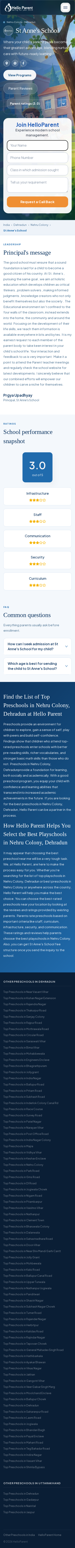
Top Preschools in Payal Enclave (23, 1436)
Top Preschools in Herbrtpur (21, 1325)
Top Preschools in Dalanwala (21, 1232)
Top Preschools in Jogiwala (20, 1424)
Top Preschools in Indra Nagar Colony (27, 1140)
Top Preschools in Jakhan (19, 1374)
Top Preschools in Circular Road (23, 1035)
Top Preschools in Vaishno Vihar (23, 1208)
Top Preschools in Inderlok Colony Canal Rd (30, 1103)
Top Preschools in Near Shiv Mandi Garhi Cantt (32, 1251)
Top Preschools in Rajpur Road (22, 1022)
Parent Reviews (20, 88)
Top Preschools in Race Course (23, 1109)
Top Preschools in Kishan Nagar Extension (29, 998)
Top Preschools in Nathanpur (21, 1214)
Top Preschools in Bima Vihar (21, 1047)
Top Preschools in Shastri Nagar (23, 1300)
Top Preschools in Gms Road (21, 1177)
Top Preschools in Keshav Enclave (24, 1158)
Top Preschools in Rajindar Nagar (24, 1337)
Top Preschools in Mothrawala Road (26, 1029)
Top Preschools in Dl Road (19, 1183)
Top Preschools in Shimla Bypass (24, 1467)
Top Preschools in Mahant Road (23, 1442)
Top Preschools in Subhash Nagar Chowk (29, 1306)
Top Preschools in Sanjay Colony (24, 1016)
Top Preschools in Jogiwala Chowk (25, 1189)
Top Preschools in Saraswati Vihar (24, 1041)
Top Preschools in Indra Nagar (22, 1078)
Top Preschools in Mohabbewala (24, 1053)
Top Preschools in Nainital (19, 1506)
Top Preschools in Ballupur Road (23, 1084)
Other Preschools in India (19, 1535)
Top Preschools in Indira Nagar (22, 1454)
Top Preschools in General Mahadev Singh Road (33, 1350)
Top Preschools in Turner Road (22, 1312)
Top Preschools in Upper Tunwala (24, 1282)
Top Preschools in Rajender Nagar (24, 1319)
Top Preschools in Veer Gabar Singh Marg (29, 1386)
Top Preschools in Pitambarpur (22, 1201)
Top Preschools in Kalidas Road (23, 1331)
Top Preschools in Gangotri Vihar (24, 1380)
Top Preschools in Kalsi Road (21, 1269)
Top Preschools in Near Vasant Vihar (25, 991)
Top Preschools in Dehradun (21, 1405)
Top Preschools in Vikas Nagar (22, 1368)
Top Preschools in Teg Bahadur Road (26, 1448)
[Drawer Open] (65, 7)
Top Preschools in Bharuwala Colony (26, 1226)
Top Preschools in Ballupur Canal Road (27, 1275)
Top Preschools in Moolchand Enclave (27, 1393)
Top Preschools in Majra (18, 1146)
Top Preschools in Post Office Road (26, 1134)
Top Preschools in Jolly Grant (21, 1257)
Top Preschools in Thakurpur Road (24, 1010)
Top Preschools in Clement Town (23, 1220)
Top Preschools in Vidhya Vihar (22, 1152)
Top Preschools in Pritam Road (22, 1090)
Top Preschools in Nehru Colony (23, 1164)
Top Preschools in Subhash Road (24, 1096)
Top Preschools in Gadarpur (21, 1499)
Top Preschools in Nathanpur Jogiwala (27, 1288)
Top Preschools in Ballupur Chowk (24, 1399)
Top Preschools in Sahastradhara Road (28, 1238)
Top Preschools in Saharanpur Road (25, 1411)
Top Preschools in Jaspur (19, 1512)
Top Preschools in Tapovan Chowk (25, 1343)
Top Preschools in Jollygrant (21, 1072)
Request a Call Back (37, 202)
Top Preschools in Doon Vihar (21, 1245)
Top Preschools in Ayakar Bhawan (24, 1362)
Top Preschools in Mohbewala (22, 1263)
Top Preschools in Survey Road (22, 1115)
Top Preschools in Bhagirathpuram (25, 1066)
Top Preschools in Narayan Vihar (23, 1127)
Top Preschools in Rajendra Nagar (24, 1004)
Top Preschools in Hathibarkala (23, 1356)
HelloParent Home (49, 1535)
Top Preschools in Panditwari (21, 1294)
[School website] (15, 63)
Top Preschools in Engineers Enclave (26, 1059)
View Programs (19, 75)
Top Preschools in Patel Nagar (22, 1121)
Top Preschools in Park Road (21, 1170)
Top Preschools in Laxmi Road (22, 1417)
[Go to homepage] (19, 7)
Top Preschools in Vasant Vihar (22, 1460)
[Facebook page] (23, 63)
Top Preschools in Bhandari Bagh (24, 1430)
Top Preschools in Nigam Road (22, 1195)
